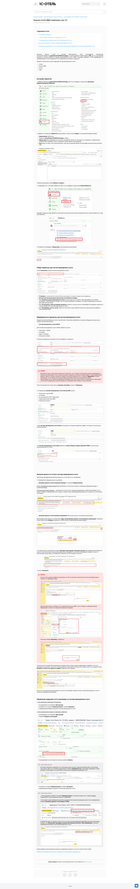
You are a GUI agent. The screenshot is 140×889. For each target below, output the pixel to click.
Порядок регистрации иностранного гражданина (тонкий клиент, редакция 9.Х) (58, 852)
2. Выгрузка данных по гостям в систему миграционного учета (55, 43)
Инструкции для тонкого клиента (53, 17)
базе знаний (88, 861)
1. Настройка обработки (44, 34)
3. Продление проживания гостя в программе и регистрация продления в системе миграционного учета (66, 46)
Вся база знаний (38, 17)
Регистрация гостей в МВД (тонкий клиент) (76, 17)
